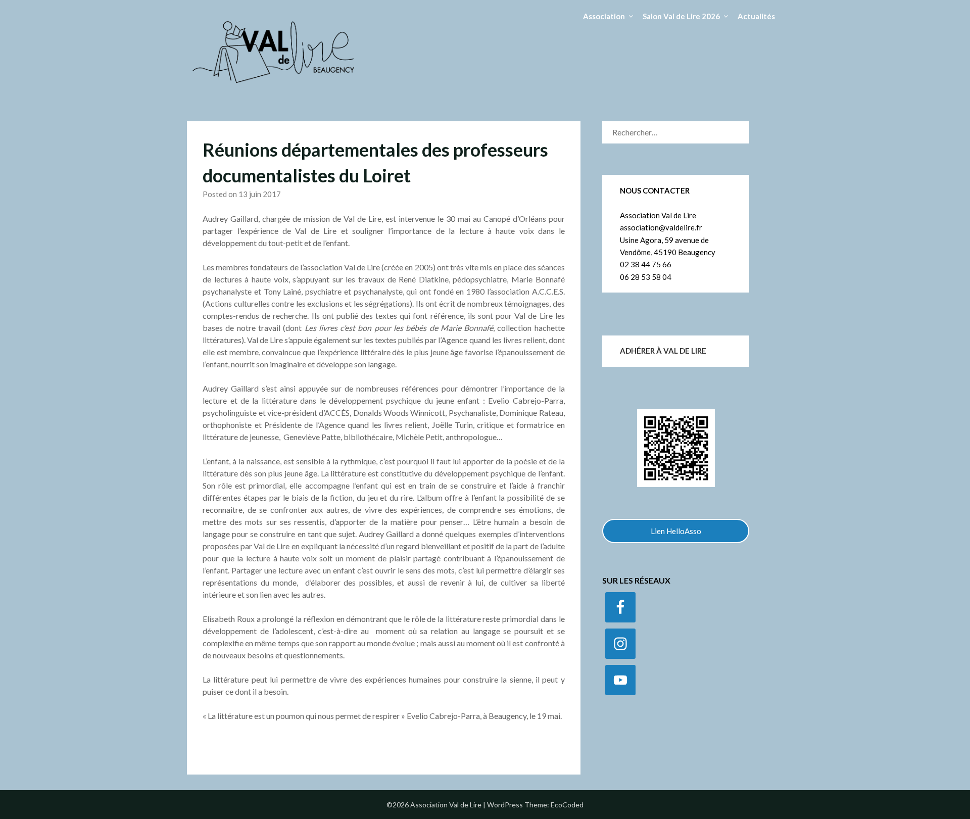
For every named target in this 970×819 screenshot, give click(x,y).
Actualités (756, 16)
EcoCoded (567, 804)
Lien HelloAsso (676, 531)
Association (604, 16)
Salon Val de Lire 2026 (681, 16)
